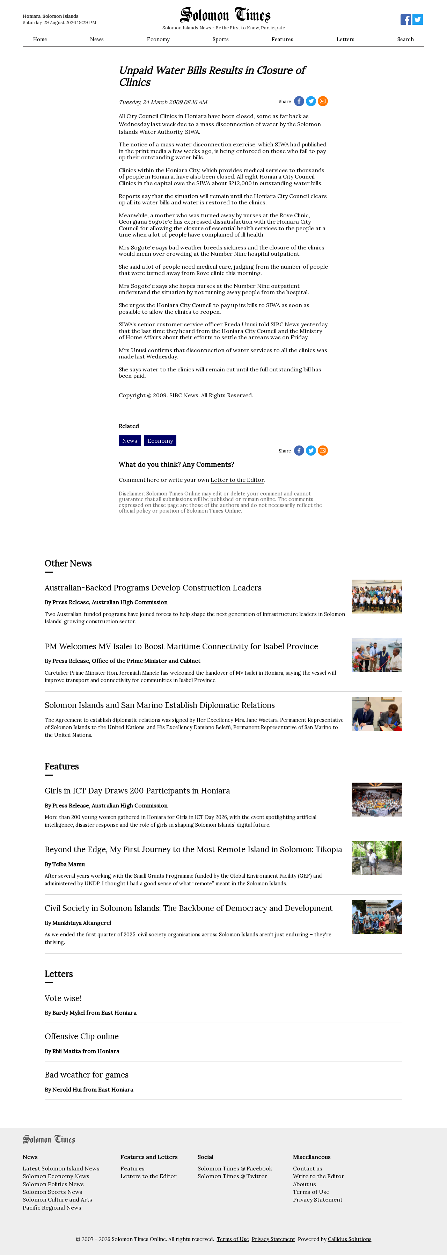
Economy (158, 39)
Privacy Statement (318, 1199)
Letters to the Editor (148, 1176)
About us (304, 1184)
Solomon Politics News (53, 1184)
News (97, 39)
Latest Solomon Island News (61, 1168)
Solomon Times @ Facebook (235, 1168)
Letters (345, 39)
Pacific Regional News (52, 1207)
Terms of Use (311, 1191)
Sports (221, 39)
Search (405, 39)
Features (282, 39)
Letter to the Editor (237, 479)
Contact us (307, 1168)
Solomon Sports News (52, 1191)
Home (40, 39)
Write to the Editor (318, 1176)
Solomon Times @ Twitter (232, 1176)
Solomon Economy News (56, 1176)
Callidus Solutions (350, 1239)
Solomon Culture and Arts (57, 1199)
